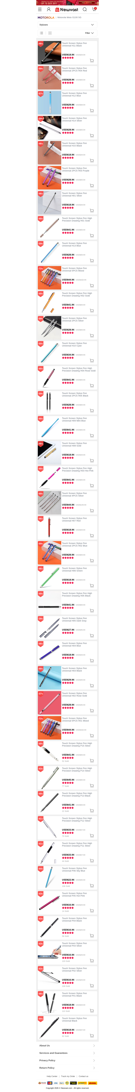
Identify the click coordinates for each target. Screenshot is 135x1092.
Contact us (83, 1076)
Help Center (52, 1076)
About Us (44, 1045)
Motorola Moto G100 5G (69, 17)
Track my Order (68, 1076)
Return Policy (46, 1068)
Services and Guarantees (53, 1053)
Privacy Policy (47, 1060)
